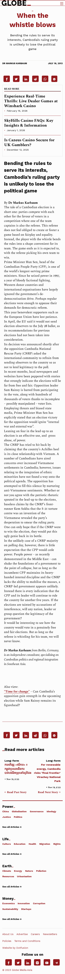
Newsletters (50, 934)
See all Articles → (12, 827)
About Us (8, 934)
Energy (18, 871)
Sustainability (10, 909)
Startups (26, 909)
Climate (6, 871)
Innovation (24, 903)
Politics (18, 817)
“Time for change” (17, 691)
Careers (35, 934)
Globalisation (19, 811)
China (5, 811)
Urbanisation (24, 876)
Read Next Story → (49, 792)
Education (20, 844)
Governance (37, 811)
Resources (8, 876)
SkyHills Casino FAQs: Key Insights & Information (28, 123)
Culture (6, 844)
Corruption (39, 903)
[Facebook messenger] (54, 79)
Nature (29, 871)
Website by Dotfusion (15, 947)
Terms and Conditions (27, 941)
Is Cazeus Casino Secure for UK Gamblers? (29, 142)
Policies (6, 941)
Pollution (41, 871)
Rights (56, 844)
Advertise (22, 934)
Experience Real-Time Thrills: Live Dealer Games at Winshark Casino (31, 101)
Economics (8, 903)
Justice (6, 817)
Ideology (51, 811)
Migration (44, 844)
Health (32, 844)
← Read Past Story (15, 792)
